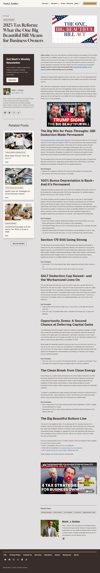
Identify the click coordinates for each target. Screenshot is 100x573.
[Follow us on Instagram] (14, 560)
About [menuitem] (76, 555)
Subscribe (12, 80)
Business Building (9, 20)
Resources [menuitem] (67, 555)
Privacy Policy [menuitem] (15, 555)
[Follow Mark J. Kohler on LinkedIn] (63, 538)
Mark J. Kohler (18, 90)
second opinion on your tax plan (56, 450)
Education (54, 3)
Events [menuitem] (57, 555)
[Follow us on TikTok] (26, 560)
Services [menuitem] (38, 555)
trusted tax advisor (80, 67)
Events (63, 3)
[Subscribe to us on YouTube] (5, 560)
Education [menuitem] (48, 555)
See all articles (19, 244)
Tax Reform (77, 512)
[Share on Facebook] (9, 113)
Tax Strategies (68, 512)
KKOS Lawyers (58, 512)
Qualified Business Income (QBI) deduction (57, 140)
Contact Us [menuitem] (27, 555)
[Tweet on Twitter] (14, 113)
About (76, 3)
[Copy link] (18, 113)
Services (45, 3)
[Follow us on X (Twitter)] (18, 560)
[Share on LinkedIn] (5, 113)
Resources (70, 3)
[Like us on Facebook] (9, 560)
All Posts (6, 16)
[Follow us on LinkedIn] (22, 560)
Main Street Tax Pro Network (72, 448)
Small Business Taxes (89, 512)
